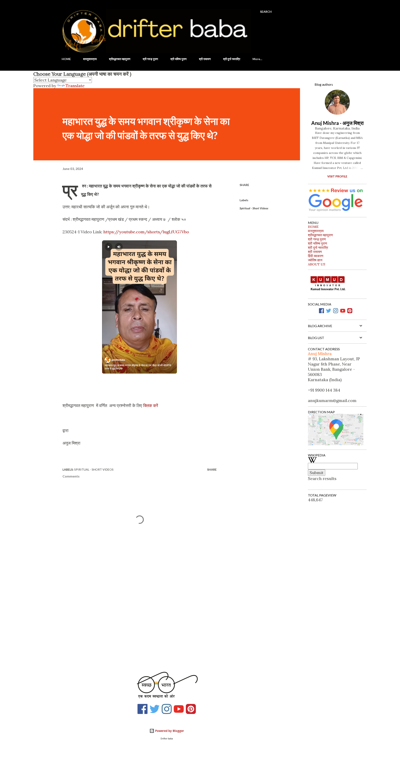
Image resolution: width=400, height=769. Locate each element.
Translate (75, 85)
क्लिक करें (150, 405)
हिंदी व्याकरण (315, 256)
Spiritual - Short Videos (254, 208)
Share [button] (244, 185)
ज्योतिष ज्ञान (315, 260)
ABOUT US (316, 264)
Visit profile (337, 176)
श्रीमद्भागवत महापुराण (119, 59)
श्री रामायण (205, 59)
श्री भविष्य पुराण (178, 59)
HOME (66, 59)
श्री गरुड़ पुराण (150, 59)
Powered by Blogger (169, 731)
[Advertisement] (132, 616)
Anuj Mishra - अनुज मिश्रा (337, 123)
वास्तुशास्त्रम (90, 59)
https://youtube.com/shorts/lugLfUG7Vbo (146, 231)
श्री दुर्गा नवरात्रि (231, 59)
